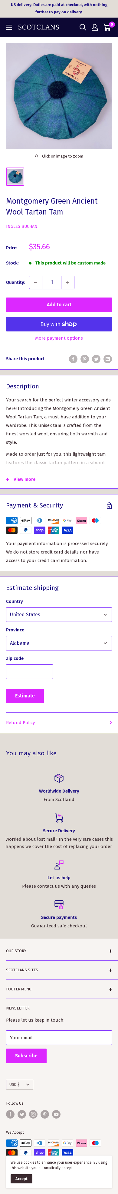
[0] (107, 27)
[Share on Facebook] (73, 358)
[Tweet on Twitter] (96, 358)
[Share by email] (107, 358)
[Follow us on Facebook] (10, 1114)
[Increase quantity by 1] (67, 282)
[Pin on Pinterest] (84, 358)
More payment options (59, 338)
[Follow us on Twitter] (22, 1114)
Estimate (25, 696)
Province (15, 630)
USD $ (14, 1084)
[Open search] (83, 27)
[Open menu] (9, 27)
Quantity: (15, 282)
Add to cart (59, 305)
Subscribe (26, 1056)
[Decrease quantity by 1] (35, 282)
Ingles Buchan (22, 226)
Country (14, 601)
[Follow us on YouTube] (56, 1114)
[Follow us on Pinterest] (45, 1114)
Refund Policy (20, 722)
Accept (21, 1178)
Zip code (15, 658)
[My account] (95, 27)
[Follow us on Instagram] (33, 1114)
